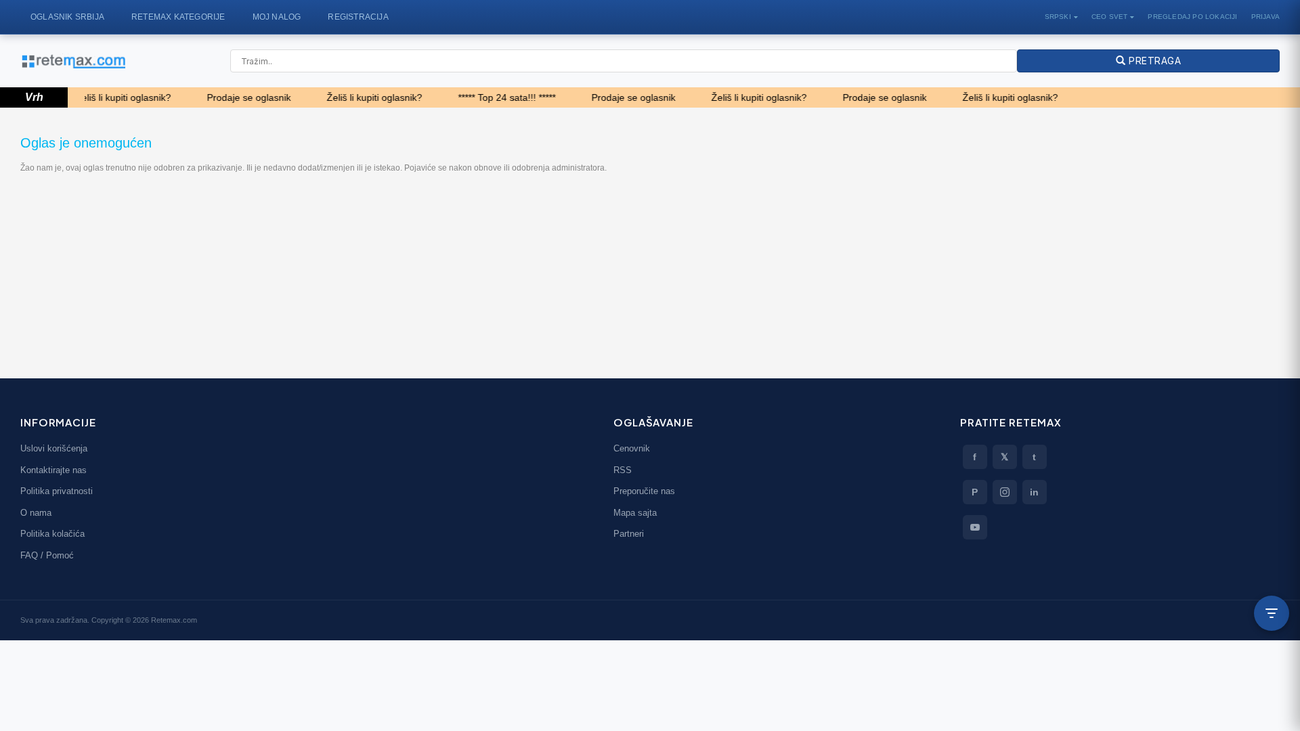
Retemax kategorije (178, 17)
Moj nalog (277, 17)
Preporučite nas (644, 491)
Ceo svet (1109, 16)
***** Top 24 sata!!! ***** (495, 97)
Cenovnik (631, 448)
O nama (35, 513)
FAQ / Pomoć (47, 555)
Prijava (1265, 16)
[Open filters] (1271, 613)
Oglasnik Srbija (67, 17)
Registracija (358, 17)
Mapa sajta (635, 513)
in (1034, 492)
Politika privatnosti (56, 491)
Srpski (1058, 16)
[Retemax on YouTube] (975, 527)
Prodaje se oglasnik (238, 97)
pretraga (1153, 60)
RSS (622, 470)
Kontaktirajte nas (53, 470)
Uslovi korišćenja (53, 448)
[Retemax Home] (72, 61)
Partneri (628, 534)
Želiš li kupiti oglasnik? (112, 97)
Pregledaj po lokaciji (1192, 16)
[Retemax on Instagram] (1005, 492)
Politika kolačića (52, 534)
